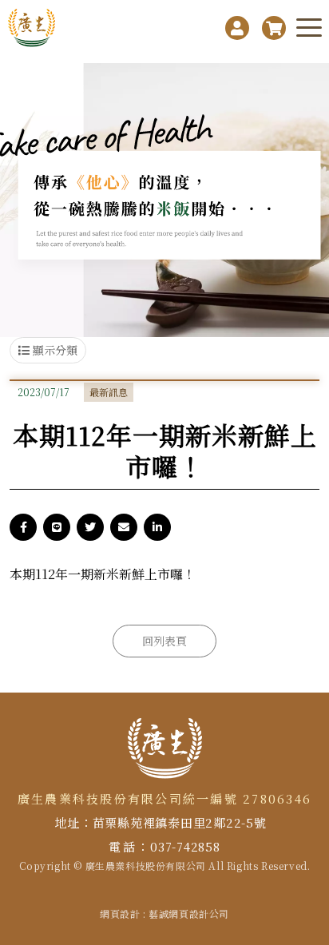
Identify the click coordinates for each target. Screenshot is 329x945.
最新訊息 (108, 392)
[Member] (237, 28)
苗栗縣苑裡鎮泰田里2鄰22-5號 (180, 822)
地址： (73, 822)
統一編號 (210, 798)
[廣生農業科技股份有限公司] (33, 28)
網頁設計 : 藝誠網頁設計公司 (164, 913)
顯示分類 (53, 350)
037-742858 (185, 846)
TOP (311, 805)
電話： (129, 846)
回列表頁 (164, 641)
